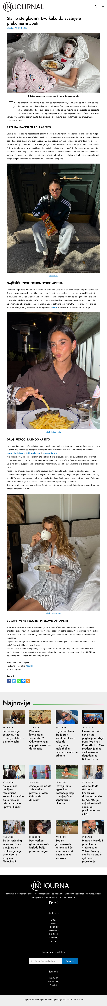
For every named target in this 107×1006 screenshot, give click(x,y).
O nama (53, 985)
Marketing (53, 982)
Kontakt (53, 978)
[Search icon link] (96, 6)
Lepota (53, 923)
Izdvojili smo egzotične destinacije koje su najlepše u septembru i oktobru (65, 794)
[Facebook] (9, 681)
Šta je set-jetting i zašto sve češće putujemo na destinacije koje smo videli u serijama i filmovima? (13, 851)
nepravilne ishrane (16, 453)
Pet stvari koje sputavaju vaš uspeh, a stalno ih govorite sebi (13, 736)
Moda (53, 920)
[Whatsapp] (19, 681)
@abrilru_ (53, 275)
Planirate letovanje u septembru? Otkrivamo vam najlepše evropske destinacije (40, 740)
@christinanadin (53, 432)
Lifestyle (10, 28)
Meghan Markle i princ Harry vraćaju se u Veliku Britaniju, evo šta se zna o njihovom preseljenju (92, 851)
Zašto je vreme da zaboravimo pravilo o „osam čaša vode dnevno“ (40, 793)
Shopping (54, 930)
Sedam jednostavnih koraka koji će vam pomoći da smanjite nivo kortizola (65, 849)
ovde (54, 307)
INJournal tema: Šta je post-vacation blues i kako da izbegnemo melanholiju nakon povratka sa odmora (67, 743)
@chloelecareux (53, 613)
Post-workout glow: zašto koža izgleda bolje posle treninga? (39, 846)
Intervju (53, 938)
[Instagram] (56, 903)
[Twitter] (14, 681)
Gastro (53, 941)
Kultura (53, 934)
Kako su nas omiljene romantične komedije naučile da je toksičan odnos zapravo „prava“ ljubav (13, 796)
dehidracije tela (33, 453)
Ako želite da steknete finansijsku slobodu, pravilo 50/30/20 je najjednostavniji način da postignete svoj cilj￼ (92, 800)
